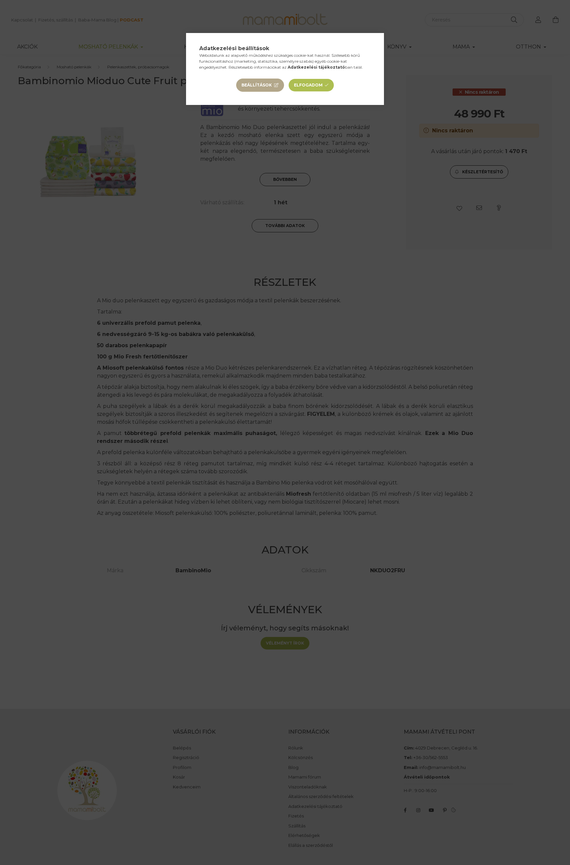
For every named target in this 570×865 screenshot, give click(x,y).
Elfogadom (308, 85)
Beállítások (256, 85)
